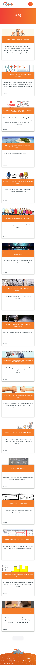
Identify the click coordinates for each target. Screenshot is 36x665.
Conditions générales (8, 663)
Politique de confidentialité (9, 661)
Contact (9, 658)
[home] (6, 4)
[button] (31, 4)
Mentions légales (27, 661)
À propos (27, 658)
